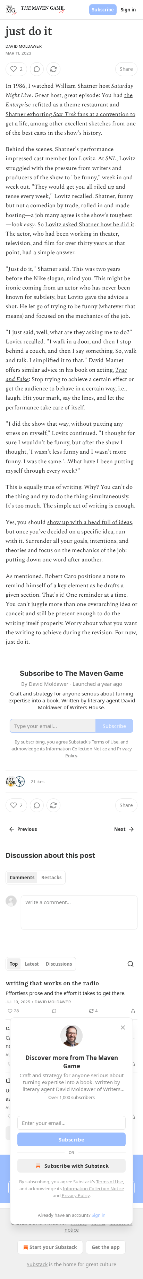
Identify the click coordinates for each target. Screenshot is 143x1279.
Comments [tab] (22, 877)
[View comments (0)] (37, 69)
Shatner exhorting (29, 114)
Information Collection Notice (93, 1188)
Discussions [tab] (59, 964)
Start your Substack (53, 1247)
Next (120, 829)
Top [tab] (14, 964)
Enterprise (18, 104)
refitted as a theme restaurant (69, 104)
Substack (37, 1264)
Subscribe (103, 10)
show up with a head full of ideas (89, 522)
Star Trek (65, 114)
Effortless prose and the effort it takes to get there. (66, 992)
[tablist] (36, 877)
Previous (27, 829)
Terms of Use (109, 1181)
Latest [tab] (32, 964)
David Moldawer (24, 46)
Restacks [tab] (51, 877)
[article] (71, 997)
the (128, 95)
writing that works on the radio (52, 983)
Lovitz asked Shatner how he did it (89, 224)
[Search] (130, 964)
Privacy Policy (76, 1195)
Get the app (106, 1247)
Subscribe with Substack (76, 1165)
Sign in (128, 10)
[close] (122, 1027)
